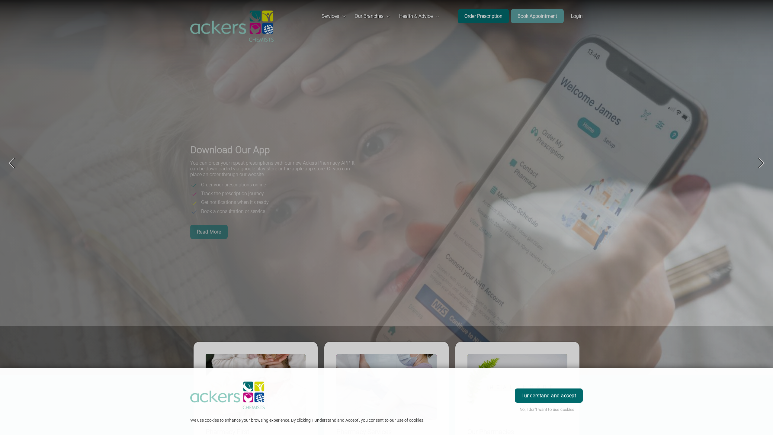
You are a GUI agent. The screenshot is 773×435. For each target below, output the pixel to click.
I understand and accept (548, 395)
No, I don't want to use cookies (547, 409)
